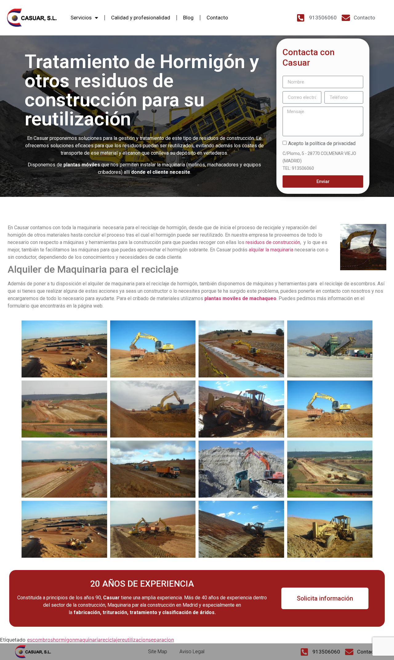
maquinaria (88, 640)
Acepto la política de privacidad (322, 143)
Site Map (157, 651)
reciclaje (110, 640)
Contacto (217, 17)
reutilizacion (134, 640)
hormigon (64, 640)
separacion (161, 640)
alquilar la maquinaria (271, 250)
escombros (40, 640)
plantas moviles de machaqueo (240, 298)
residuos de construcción (273, 242)
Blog (188, 17)
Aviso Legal (191, 651)
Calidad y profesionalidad (140, 17)
